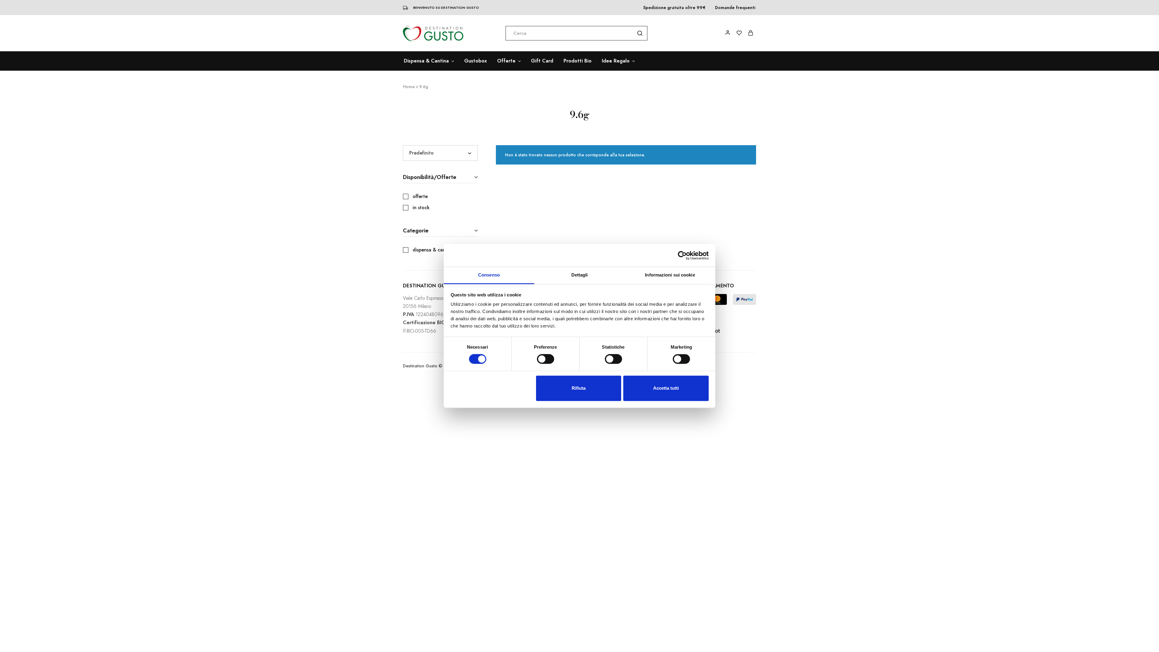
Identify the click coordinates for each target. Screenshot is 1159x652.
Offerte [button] (506, 61)
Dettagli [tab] (579, 274)
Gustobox (475, 61)
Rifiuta (579, 388)
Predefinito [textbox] (421, 152)
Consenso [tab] (489, 274)
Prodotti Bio (578, 61)
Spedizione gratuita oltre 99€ (674, 7)
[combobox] (440, 153)
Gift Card (542, 61)
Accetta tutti (666, 388)
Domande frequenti (735, 7)
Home (409, 87)
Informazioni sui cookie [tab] (670, 274)
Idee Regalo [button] (616, 61)
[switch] (545, 359)
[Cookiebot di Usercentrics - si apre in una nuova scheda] (682, 255)
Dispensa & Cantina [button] (426, 61)
